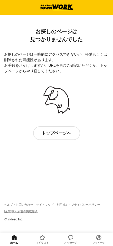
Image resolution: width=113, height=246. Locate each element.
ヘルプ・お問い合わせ (18, 204)
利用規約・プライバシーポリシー (78, 204)
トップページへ (56, 133)
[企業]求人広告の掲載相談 (21, 211)
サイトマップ (45, 204)
